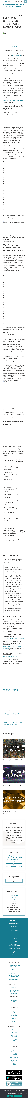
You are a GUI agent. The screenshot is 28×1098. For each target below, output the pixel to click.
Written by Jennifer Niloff (10, 47)
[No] (26, 1093)
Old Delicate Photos (13, 966)
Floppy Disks (14, 1000)
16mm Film (14, 1029)
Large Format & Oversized (14, 965)
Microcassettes (14, 1039)
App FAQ (15, 954)
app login (14, 949)
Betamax (14, 1021)
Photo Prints (14, 971)
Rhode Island (14, 1060)
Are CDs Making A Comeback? (14, 866)
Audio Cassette (14, 1035)
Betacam (14, 1020)
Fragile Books (14, 987)
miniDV (14, 1012)
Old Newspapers (14, 969)
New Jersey (14, 1051)
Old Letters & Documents (14, 968)
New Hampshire (14, 1057)
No (11, 1095)
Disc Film (14, 978)
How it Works (14, 944)
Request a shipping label (14, 947)
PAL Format (14, 1015)
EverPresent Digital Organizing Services (13, 638)
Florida (14, 1066)
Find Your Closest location (14, 945)
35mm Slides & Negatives (14, 973)
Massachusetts (14, 1049)
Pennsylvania (14, 1053)
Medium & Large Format (14, 979)
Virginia (14, 1064)
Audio (14, 899)
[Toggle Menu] (25, 1)
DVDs (14, 1001)
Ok (8, 1095)
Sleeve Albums (14, 989)
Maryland (14, 1061)
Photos (14, 901)
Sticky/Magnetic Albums (14, 990)
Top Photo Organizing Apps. (10, 656)
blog (14, 952)
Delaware (14, 1063)
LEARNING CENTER (8, 12)
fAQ (12, 954)
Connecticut (14, 1054)
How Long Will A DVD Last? (12, 760)
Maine (14, 1056)
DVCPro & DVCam (14, 1017)
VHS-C (14, 1014)
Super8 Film (14, 1032)
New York (14, 1050)
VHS (14, 1011)
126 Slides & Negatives (14, 975)
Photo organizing (16, 55)
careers (14, 951)
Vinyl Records (14, 1036)
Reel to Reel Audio (14, 1038)
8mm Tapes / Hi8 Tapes (14, 1010)
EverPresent (11, 77)
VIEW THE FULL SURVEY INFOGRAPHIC (13, 100)
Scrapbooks (14, 993)
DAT (14, 1040)
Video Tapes (14, 895)
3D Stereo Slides (14, 976)
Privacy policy (18, 1095)
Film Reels (14, 897)
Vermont (14, 1059)
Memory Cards (14, 999)
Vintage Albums (14, 991)
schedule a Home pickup (14, 948)
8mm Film (14, 1031)
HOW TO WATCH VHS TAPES (12, 785)
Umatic (14, 1018)
